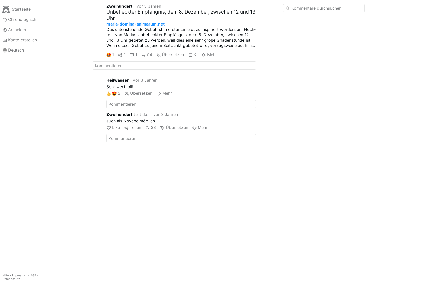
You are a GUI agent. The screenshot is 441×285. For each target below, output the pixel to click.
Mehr (212, 54)
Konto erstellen (22, 39)
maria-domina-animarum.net (135, 24)
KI (195, 54)
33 (153, 127)
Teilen (135, 127)
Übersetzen (173, 54)
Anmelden (17, 29)
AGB (33, 275)
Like (116, 127)
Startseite (21, 9)
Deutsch (16, 50)
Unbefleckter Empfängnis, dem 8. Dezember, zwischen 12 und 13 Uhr (180, 15)
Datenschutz (11, 279)
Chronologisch (22, 19)
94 (149, 54)
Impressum (19, 275)
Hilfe (6, 275)
